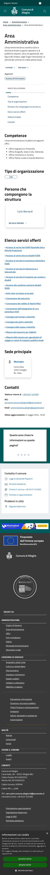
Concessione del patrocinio (18, 298)
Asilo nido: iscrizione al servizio (19, 293)
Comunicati (11, 739)
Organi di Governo (14, 625)
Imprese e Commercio (15, 674)
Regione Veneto (10, 3)
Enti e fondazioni (13, 637)
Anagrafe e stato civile (15, 662)
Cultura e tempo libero (15, 666)
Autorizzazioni (16, 719)
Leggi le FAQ (11, 816)
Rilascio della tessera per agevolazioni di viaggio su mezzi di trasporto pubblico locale (24, 339)
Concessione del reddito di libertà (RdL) (23, 303)
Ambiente (14, 711)
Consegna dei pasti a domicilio (19, 321)
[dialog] (25, 853)
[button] (25, 870)
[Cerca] (44, 11)
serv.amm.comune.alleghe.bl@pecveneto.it (23, 402)
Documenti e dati (13, 649)
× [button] (47, 833)
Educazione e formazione (21, 699)
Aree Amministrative (15, 629)
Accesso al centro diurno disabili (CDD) (23, 255)
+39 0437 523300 (31, 394)
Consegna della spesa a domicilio (20, 327)
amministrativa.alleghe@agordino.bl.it (27, 407)
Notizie (9, 735)
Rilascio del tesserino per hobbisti (21, 332)
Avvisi (8, 743)
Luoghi (9, 755)
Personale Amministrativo (17, 645)
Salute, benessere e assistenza (23, 715)
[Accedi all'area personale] (40, 3)
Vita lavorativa (12, 670)
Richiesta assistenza (15, 820)
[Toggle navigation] (5, 11)
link (10, 854)
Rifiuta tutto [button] (25, 865)
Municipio (19, 361)
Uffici (8, 633)
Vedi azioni (22, 67)
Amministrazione (19, 21)
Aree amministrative (12, 25)
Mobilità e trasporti (14, 686)
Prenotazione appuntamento (18, 808)
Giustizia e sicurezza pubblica (23, 703)
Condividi (9, 67)
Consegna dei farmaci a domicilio (20, 316)
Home (5, 21)
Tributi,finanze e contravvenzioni (24, 707)
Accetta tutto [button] (24, 859)
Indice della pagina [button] (16, 88)
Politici (9, 641)
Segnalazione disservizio (16, 812)
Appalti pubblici (12, 678)
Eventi (9, 759)
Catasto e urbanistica (15, 682)
